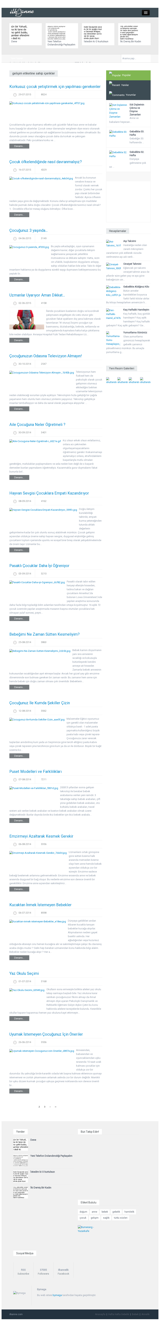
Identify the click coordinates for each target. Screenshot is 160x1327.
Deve (14, 41)
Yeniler (125, 85)
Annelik (145, 1314)
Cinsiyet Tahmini (132, 263)
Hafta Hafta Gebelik (118, 1314)
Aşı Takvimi (129, 241)
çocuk (83, 1217)
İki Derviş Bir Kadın (130, 41)
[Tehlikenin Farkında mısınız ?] (122, 380)
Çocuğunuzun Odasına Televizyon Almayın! (45, 356)
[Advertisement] (128, 202)
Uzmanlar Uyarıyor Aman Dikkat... (37, 295)
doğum (83, 1211)
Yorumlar (131, 94)
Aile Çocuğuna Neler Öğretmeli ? (37, 424)
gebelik (116, 1211)
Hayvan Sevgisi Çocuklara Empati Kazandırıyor (49, 493)
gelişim (95, 1217)
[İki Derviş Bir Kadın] (130, 32)
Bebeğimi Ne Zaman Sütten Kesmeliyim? (44, 634)
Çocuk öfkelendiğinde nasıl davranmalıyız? (45, 161)
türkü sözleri (120, 1217)
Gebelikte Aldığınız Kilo (136, 286)
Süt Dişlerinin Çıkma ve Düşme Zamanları (137, 109)
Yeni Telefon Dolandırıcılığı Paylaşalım (61, 43)
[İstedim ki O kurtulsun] (94, 32)
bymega (57, 1295)
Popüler (126, 75)
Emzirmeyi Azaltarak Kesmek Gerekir (41, 836)
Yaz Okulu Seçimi (24, 973)
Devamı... (19, 146)
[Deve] (21, 32)
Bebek (135, 1314)
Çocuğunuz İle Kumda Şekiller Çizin (39, 703)
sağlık (106, 1217)
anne (94, 1211)
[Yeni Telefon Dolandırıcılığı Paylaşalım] (57, 32)
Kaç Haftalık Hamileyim (136, 309)
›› (55, 1107)
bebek (105, 1211)
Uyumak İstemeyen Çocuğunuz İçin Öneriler (46, 1034)
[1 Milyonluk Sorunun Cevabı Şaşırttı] (134, 380)
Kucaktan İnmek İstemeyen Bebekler (40, 904)
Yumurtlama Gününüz (135, 332)
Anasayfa (100, 1314)
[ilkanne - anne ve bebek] (22, 12)
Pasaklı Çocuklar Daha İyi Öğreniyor (39, 565)
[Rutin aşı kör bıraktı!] (111, 380)
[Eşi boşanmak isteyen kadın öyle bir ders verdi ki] (145, 380)
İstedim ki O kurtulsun (96, 41)
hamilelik (129, 1211)
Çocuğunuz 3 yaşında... (28, 230)
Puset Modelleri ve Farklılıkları (35, 771)
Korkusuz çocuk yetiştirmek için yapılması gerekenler (55, 86)
